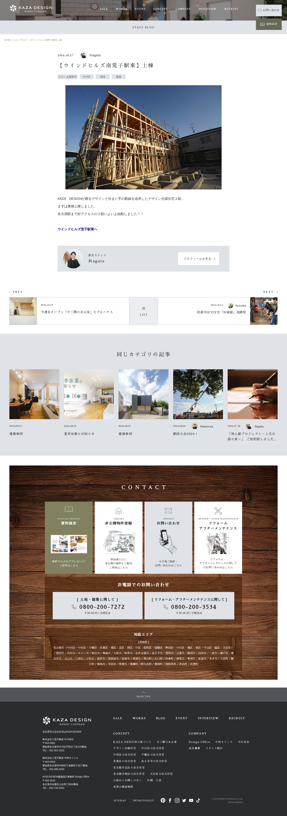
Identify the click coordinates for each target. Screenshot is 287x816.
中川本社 (244, 742)
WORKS (121, 9)
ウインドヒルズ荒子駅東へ (77, 229)
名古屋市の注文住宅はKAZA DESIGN (62, 731)
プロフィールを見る (197, 259)
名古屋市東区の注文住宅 (129, 774)
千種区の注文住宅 (152, 754)
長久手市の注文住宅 (154, 761)
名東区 (104, 647)
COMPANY (183, 9)
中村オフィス (224, 742)
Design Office (199, 742)
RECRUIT (231, 9)
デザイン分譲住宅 (124, 748)
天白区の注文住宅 (161, 774)
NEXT (268, 292)
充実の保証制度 (123, 787)
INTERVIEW (208, 9)
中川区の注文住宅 (152, 748)
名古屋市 (58, 647)
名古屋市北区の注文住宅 (129, 767)
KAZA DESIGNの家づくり (132, 742)
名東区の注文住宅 (124, 761)
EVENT (140, 9)
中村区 (82, 647)
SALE (104, 9)
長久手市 (157, 653)
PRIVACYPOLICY (143, 800)
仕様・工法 (154, 780)
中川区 (71, 647)
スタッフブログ (20, 40)
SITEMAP (120, 800)
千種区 (93, 647)
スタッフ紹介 (214, 748)
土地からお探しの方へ (127, 780)
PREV (18, 292)
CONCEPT (160, 9)
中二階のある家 (167, 742)
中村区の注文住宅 (124, 754)
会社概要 (194, 748)
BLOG (160, 718)
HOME (7, 40)
